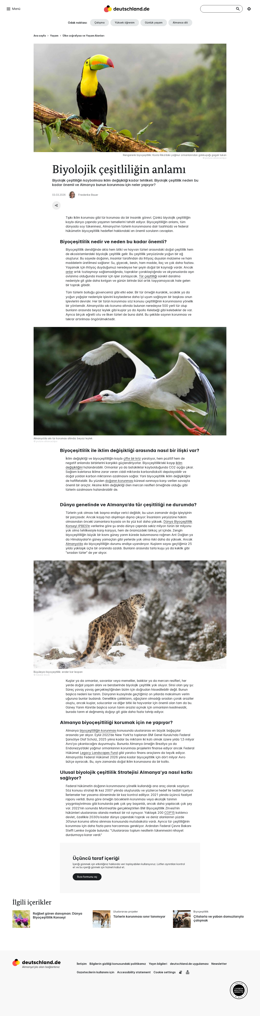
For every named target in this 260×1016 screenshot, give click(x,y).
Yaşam (54, 35)
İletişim (82, 963)
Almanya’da (74, 544)
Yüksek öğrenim (125, 22)
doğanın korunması (119, 481)
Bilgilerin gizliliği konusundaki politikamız (117, 963)
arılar (69, 272)
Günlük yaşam (154, 22)
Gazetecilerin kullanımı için (95, 972)
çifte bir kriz (132, 458)
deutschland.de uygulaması (189, 963)
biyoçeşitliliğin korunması (98, 730)
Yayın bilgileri (158, 963)
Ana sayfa (40, 35)
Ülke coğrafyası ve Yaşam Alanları (83, 35)
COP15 (169, 812)
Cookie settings (165, 972)
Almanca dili (180, 22)
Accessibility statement (134, 972)
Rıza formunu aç (87, 876)
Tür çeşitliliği (148, 276)
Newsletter (219, 963)
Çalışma (99, 22)
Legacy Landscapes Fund (99, 753)
